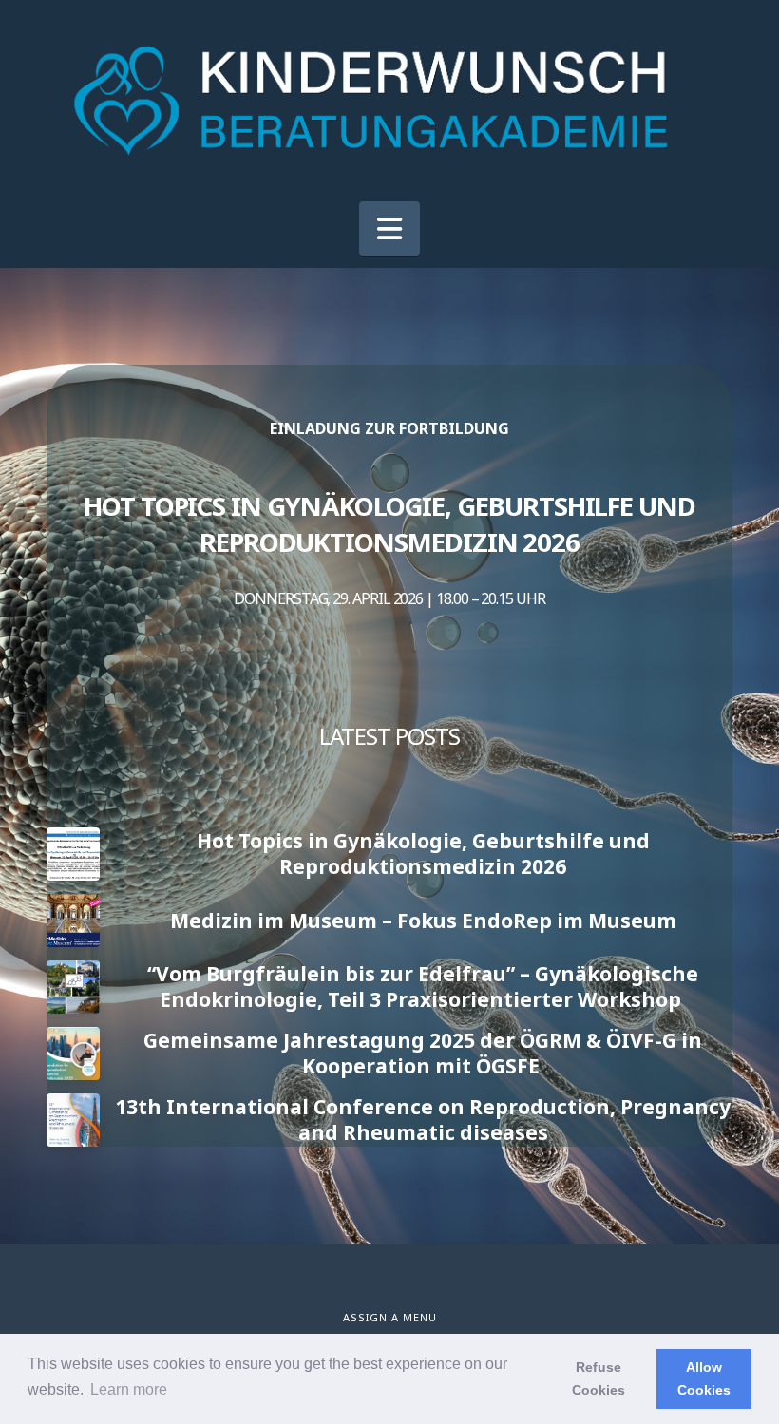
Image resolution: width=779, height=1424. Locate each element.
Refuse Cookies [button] (598, 1378)
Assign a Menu (390, 1317)
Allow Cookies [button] (704, 1378)
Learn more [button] (128, 1389)
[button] (389, 228)
